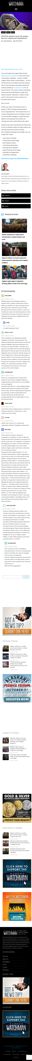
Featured (3, 32)
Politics (13, 32)
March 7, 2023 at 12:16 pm (7, 375)
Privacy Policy (16, 1054)
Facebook (7, 195)
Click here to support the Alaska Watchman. (14, 158)
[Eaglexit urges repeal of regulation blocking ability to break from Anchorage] (6, 749)
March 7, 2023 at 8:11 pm (7, 432)
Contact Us (16, 1057)
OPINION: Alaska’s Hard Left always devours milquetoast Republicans (14, 37)
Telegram (6, 201)
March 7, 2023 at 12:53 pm (7, 406)
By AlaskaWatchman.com (11, 69)
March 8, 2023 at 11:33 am (9, 508)
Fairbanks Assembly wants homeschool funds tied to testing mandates (19, 850)
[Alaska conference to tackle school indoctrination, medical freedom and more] (6, 649)
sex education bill (18, 88)
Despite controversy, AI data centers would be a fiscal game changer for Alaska (19, 655)
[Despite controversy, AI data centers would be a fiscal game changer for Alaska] (6, 656)
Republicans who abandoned (10, 76)
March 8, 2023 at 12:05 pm (11, 546)
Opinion (8, 32)
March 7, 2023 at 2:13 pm (9, 325)
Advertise (8, 1051)
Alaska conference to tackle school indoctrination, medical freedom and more (18, 648)
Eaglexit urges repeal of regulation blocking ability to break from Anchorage (18, 748)
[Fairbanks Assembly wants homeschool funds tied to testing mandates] (6, 851)
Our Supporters (7, 1054)
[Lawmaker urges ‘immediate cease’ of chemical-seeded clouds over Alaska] (6, 757)
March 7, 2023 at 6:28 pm (7, 420)
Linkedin (5, 206)
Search (26, 577)
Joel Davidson (5, 174)
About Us (14, 1051)
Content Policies (25, 1054)
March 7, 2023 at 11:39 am (7, 335)
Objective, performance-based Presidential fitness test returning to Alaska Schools (19, 842)
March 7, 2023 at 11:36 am (7, 299)
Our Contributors (22, 1051)
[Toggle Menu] (16, 9)
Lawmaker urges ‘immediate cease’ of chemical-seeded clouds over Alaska (19, 756)
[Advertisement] (16, 55)
